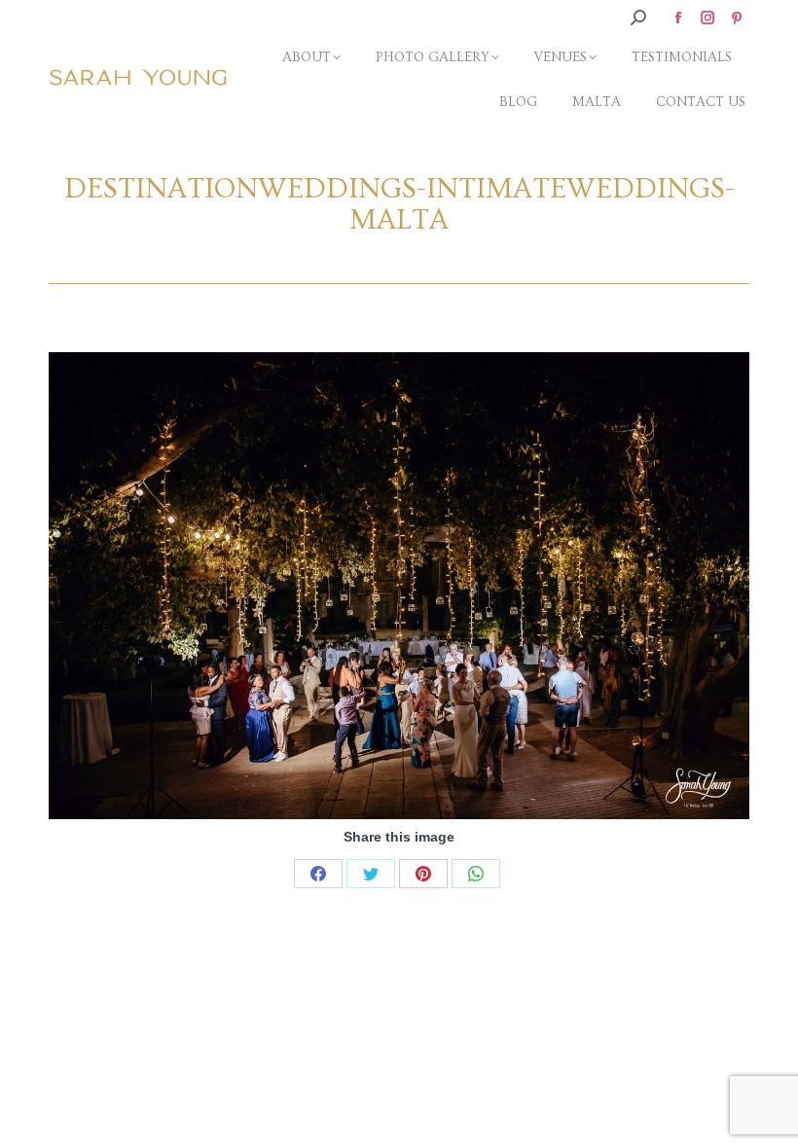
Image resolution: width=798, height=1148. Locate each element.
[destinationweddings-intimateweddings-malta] (399, 585)
